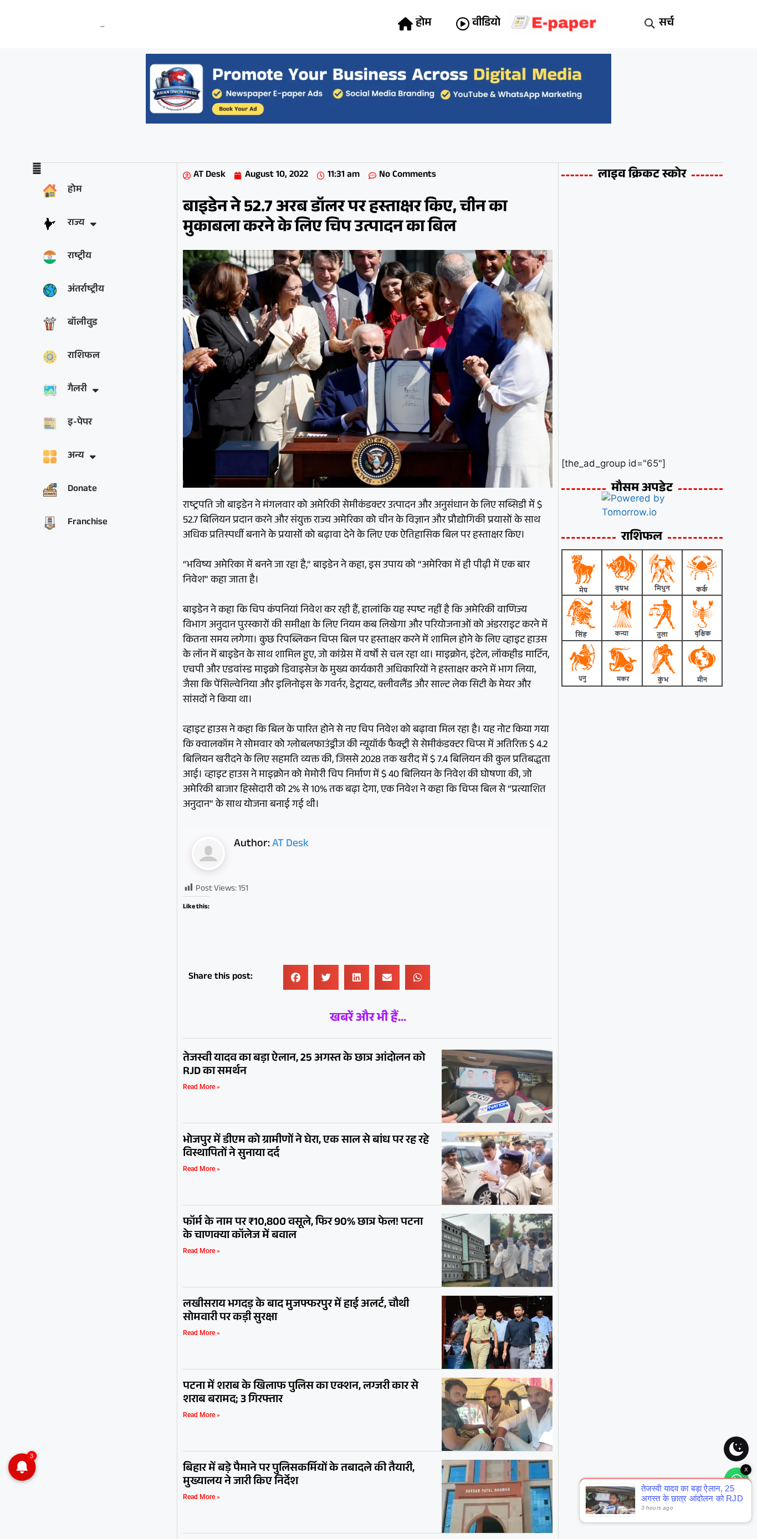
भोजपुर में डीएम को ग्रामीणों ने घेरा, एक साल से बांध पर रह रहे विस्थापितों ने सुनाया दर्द (306, 1148)
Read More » (201, 1087)
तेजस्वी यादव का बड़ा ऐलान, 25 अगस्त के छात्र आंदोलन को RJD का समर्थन (304, 1066)
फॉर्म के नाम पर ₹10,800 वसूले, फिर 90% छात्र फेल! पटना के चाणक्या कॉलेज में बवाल (303, 1230)
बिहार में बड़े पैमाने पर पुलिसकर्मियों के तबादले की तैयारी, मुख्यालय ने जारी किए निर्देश (299, 1476)
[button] (650, 24)
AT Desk (290, 844)
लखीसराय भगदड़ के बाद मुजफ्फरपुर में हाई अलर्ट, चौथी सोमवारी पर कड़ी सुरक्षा (296, 1312)
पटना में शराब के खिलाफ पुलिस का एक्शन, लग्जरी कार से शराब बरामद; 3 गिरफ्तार (300, 1394)
